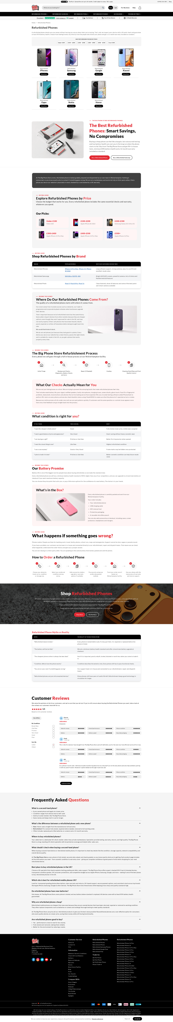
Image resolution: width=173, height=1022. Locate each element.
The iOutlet (71, 991)
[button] (103, 8)
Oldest (34, 747)
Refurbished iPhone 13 (124, 975)
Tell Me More (92, 614)
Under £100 (61, 42)
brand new (35, 726)
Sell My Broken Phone (99, 962)
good (33, 735)
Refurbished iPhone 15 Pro (125, 950)
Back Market (72, 993)
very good (35, 733)
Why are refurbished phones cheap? (47, 902)
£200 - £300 (81, 42)
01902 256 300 (162, 1)
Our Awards (72, 974)
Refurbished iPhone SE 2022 (125, 966)
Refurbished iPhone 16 (124, 945)
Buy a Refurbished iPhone (99, 157)
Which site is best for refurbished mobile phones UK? (54, 880)
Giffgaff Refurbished (74, 989)
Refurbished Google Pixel (100, 949)
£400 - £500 (101, 42)
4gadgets (71, 996)
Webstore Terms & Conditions (77, 953)
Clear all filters (36, 718)
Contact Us (71, 945)
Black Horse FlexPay (74, 967)
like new (34, 728)
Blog (170, 1)
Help (134, 7)
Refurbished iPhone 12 (124, 979)
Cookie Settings (72, 976)
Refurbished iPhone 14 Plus (125, 961)
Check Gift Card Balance (75, 956)
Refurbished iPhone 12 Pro (125, 981)
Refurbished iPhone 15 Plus (125, 952)
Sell (116, 7)
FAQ (69, 947)
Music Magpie (72, 982)
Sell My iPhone (97, 960)
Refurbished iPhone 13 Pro (125, 970)
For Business (125, 7)
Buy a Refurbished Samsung (121, 157)
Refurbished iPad (98, 951)
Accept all (137, 1019)
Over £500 (111, 42)
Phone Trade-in (97, 964)
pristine (34, 730)
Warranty (71, 962)
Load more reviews (66, 783)
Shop (110, 7)
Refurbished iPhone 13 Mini (125, 972)
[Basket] (139, 7)
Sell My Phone (97, 957)
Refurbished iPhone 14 (124, 963)
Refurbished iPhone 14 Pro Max (126, 957)
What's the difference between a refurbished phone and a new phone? (61, 823)
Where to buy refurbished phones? (46, 836)
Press (70, 971)
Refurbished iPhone (99, 945)
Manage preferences (97, 1019)
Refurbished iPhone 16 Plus (125, 943)
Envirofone (71, 984)
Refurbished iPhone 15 (124, 954)
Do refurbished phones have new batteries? (50, 891)
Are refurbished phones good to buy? (47, 919)
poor (33, 737)
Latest (33, 744)
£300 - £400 (91, 42)
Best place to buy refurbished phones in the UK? (52, 867)
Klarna (70, 965)
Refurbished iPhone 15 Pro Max (126, 947)
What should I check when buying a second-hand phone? (55, 847)
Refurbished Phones (99, 942)
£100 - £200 (71, 42)
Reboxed (70, 986)
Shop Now (44, 74)
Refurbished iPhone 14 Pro (125, 959)
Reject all (127, 1019)
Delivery (70, 958)
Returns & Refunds (74, 960)
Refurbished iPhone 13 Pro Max (126, 968)
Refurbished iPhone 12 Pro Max (126, 977)
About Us (71, 942)
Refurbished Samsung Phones (102, 947)
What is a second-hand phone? (44, 808)
